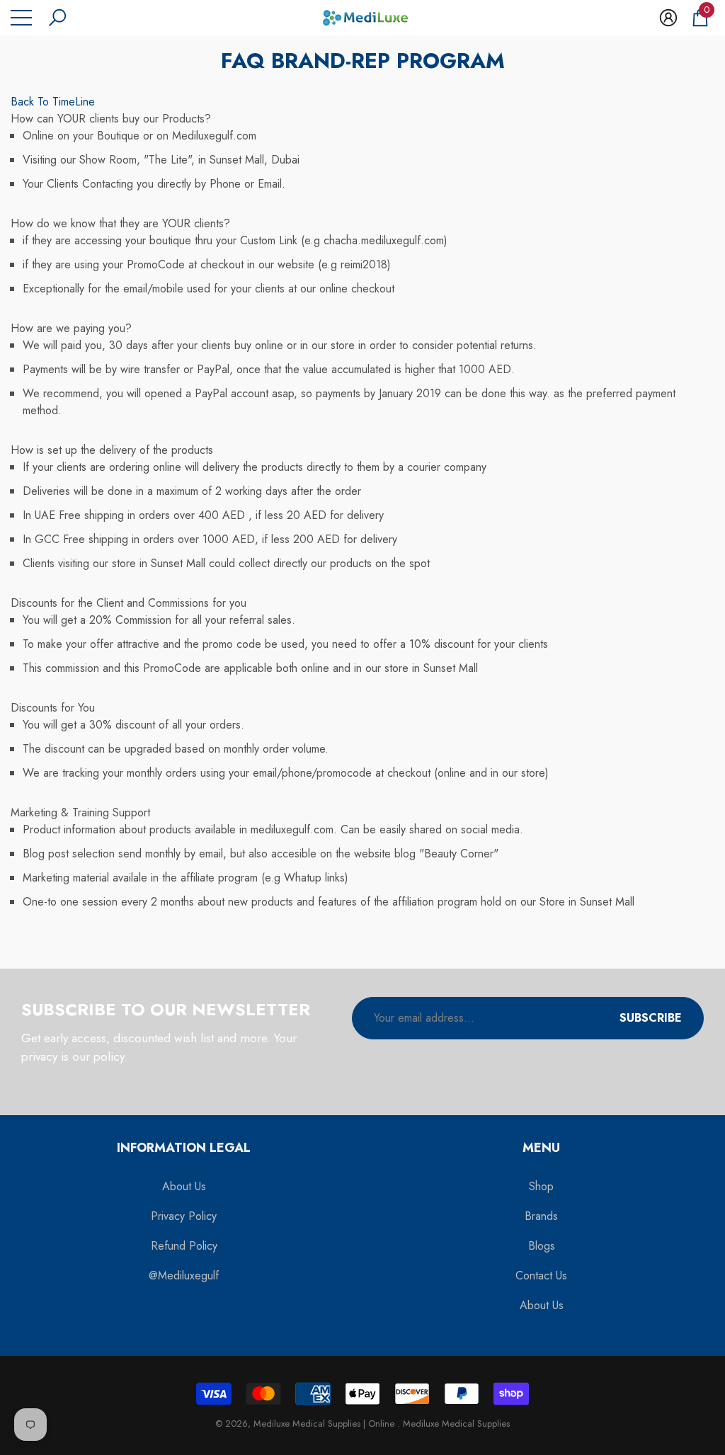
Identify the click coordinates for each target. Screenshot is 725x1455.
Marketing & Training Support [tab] (80, 812)
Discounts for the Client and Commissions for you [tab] (128, 603)
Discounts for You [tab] (53, 708)
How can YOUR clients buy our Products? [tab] (111, 118)
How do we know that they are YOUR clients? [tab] (120, 223)
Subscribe (651, 1018)
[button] (57, 17)
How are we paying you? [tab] (71, 328)
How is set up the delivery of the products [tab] (112, 450)
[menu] (21, 17)
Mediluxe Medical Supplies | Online (325, 1423)
